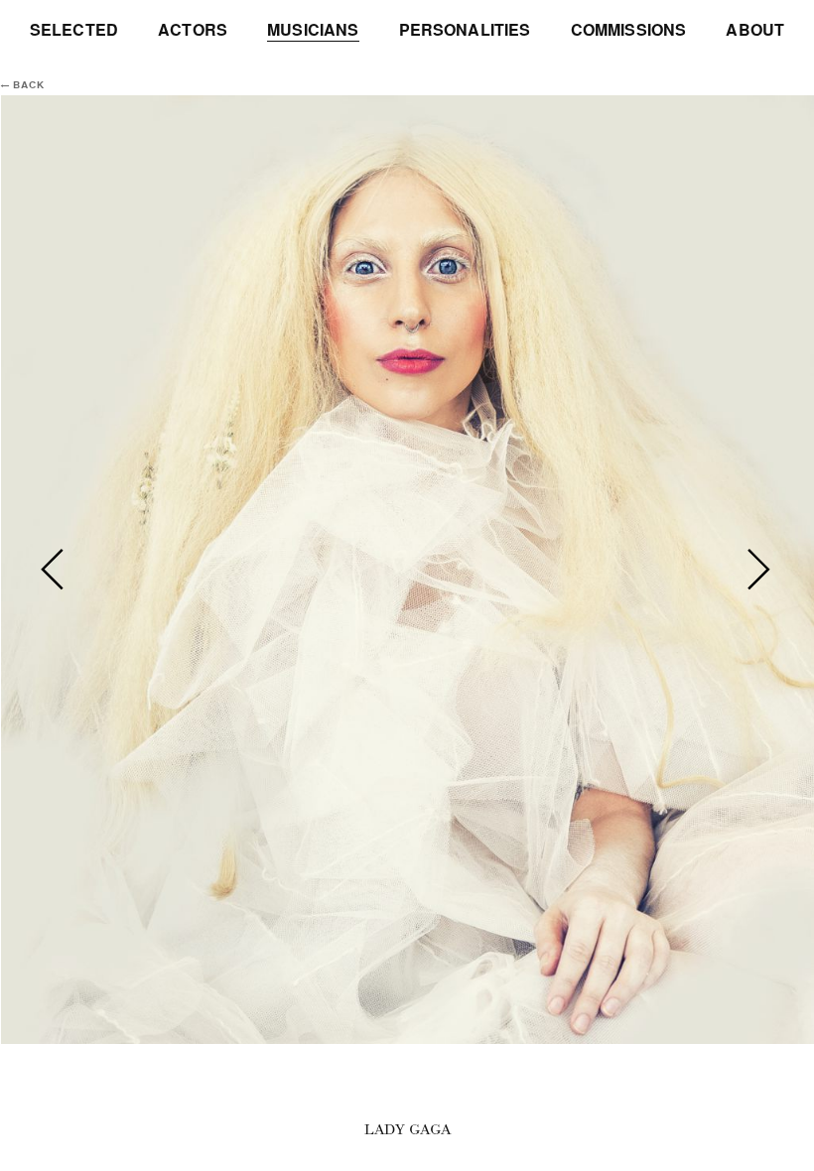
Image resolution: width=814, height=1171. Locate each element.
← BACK (23, 85)
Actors (192, 30)
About (755, 30)
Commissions (629, 30)
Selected (74, 30)
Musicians (312, 30)
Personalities (465, 30)
